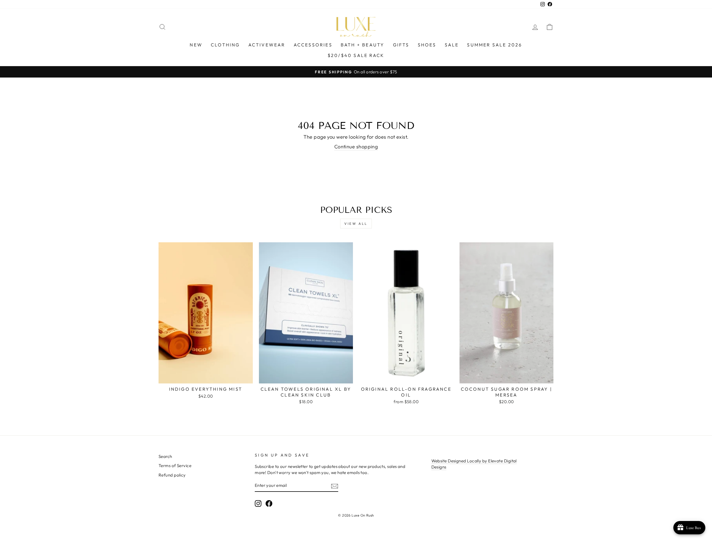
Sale (452, 45)
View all (356, 223)
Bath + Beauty (363, 45)
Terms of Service (175, 465)
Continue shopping (356, 146)
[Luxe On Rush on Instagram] (258, 503)
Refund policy (172, 475)
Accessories (313, 45)
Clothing (225, 45)
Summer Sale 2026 (494, 45)
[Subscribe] (334, 485)
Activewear (266, 45)
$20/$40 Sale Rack (356, 55)
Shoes (427, 45)
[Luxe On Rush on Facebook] (269, 503)
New (196, 45)
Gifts (401, 45)
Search (165, 456)
